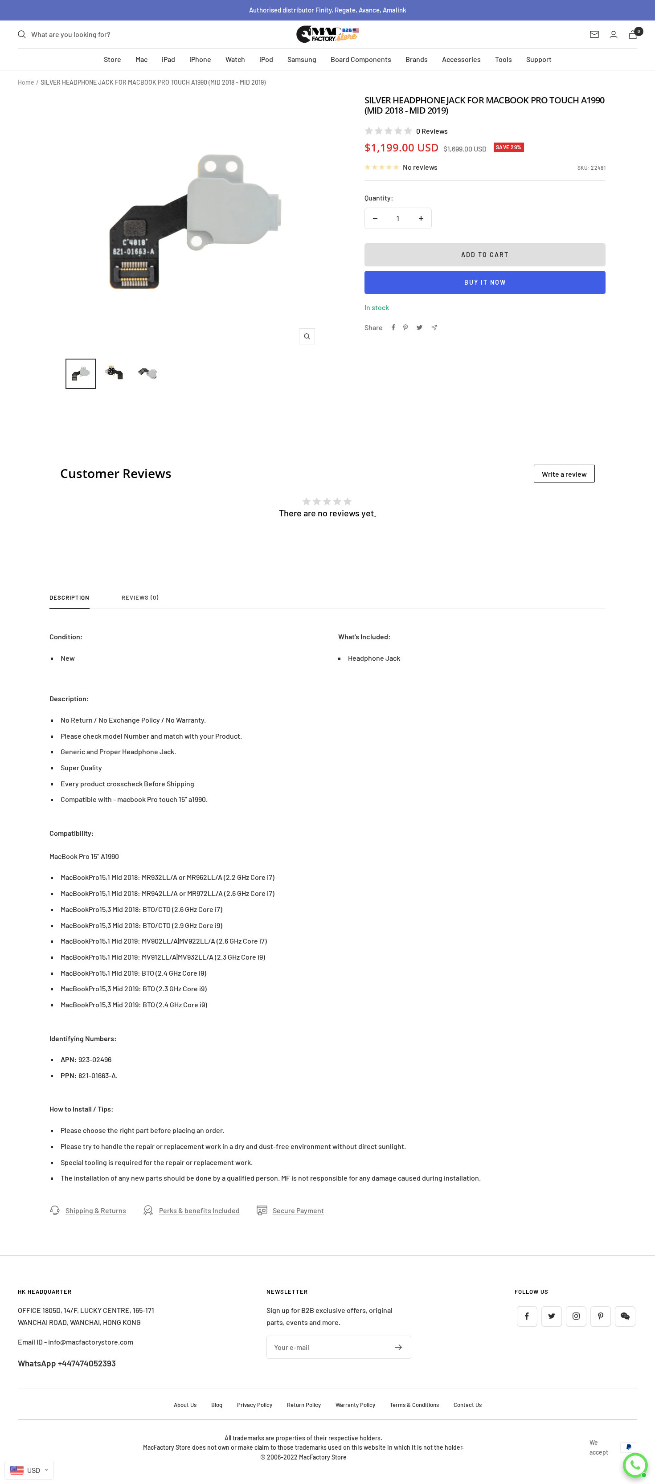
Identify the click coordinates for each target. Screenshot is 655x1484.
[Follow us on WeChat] (625, 1316)
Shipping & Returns (96, 1210)
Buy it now (485, 282)
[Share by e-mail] (434, 328)
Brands (416, 59)
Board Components (361, 59)
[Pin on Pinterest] (405, 327)
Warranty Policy (355, 1404)
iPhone (200, 59)
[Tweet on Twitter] (419, 327)
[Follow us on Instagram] (576, 1316)
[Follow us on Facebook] (527, 1316)
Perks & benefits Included (199, 1210)
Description (69, 597)
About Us (185, 1404)
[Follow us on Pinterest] (600, 1316)
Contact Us (468, 1404)
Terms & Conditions (414, 1404)
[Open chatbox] (635, 1465)
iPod (266, 59)
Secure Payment (298, 1210)
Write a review (564, 474)
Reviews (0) (140, 597)
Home (26, 82)
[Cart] (632, 34)
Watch (235, 59)
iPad (168, 59)
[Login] (614, 34)
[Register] (398, 1347)
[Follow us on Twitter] (551, 1316)
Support (539, 59)
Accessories (461, 59)
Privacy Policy (254, 1404)
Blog (216, 1404)
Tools (503, 59)
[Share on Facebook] (393, 327)
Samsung (301, 59)
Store (112, 59)
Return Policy (304, 1404)
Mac (141, 59)
